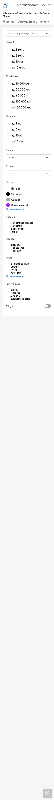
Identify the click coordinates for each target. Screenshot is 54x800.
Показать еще (15, 209)
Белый (15, 188)
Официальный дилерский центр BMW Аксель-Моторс (27, 15)
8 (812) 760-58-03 (29, 5)
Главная (8, 21)
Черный (16, 194)
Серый (15, 199)
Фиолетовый (19, 205)
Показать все (15, 276)
